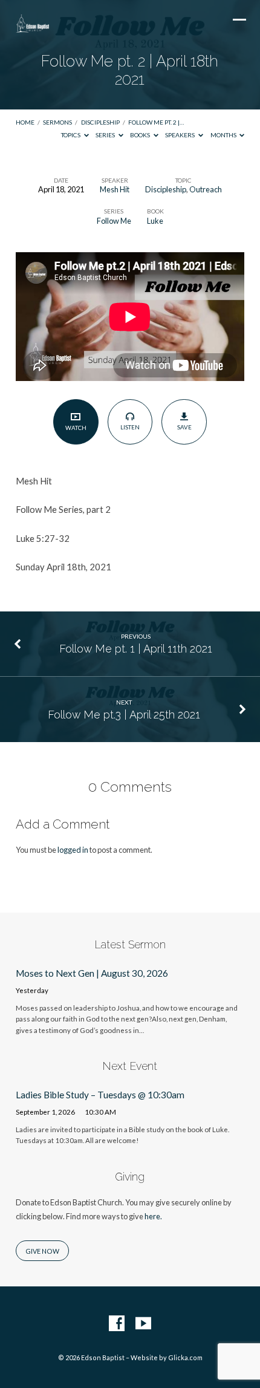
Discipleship (100, 122)
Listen (130, 427)
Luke (155, 221)
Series (106, 134)
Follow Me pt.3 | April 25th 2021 (124, 714)
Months (224, 134)
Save (184, 427)
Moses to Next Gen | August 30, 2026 (92, 973)
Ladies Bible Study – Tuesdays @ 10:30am (100, 1094)
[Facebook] (117, 1324)
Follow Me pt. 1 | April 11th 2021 (135, 648)
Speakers (180, 134)
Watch (75, 427)
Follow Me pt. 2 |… (156, 122)
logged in (72, 850)
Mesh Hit (114, 189)
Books (140, 134)
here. (153, 1216)
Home (25, 122)
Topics (71, 134)
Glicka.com (185, 1357)
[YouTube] (143, 1324)
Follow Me (114, 221)
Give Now (42, 1251)
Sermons (57, 122)
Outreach (205, 189)
